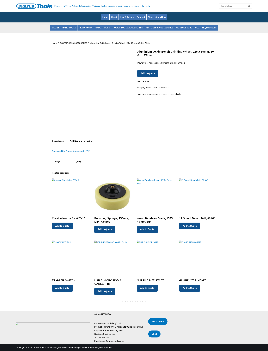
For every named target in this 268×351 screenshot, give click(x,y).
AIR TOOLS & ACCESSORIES (159, 27)
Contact (141, 17)
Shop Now (160, 17)
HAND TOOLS (69, 27)
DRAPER (55, 27)
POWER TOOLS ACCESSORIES (128, 27)
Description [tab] (58, 141)
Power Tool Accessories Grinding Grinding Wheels (161, 94)
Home (105, 17)
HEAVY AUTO (85, 27)
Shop (154, 334)
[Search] (249, 6)
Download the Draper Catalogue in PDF (71, 151)
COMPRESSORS (184, 27)
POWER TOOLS (102, 27)
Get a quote (158, 321)
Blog (150, 17)
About (114, 17)
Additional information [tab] (81, 141)
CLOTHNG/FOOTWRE (205, 27)
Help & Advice (127, 17)
